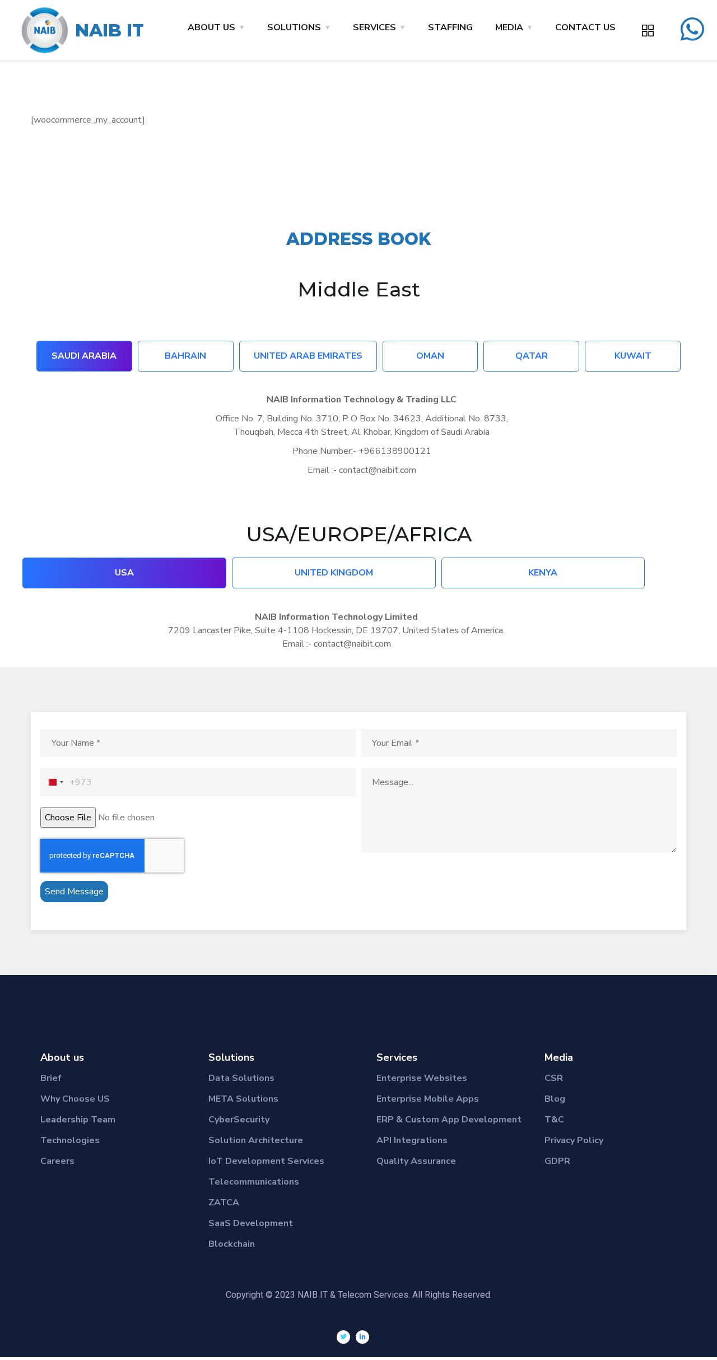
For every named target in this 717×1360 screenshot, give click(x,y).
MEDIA (509, 27)
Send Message (74, 891)
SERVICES (374, 27)
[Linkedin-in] (362, 1337)
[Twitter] (343, 1337)
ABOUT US (211, 27)
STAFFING (450, 27)
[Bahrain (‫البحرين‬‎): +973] (54, 782)
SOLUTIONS (294, 27)
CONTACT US (585, 27)
